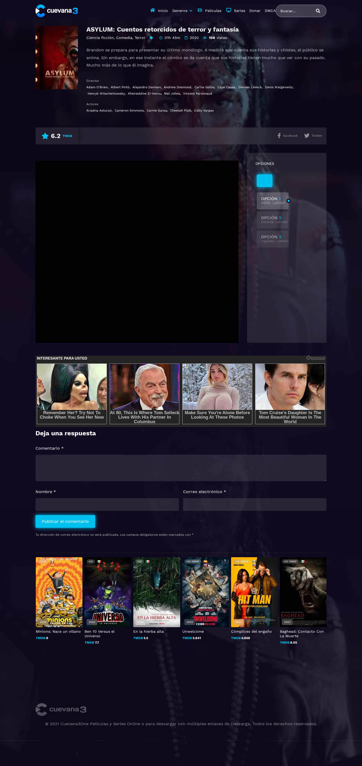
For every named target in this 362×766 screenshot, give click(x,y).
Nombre (46, 491)
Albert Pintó (120, 87)
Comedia (124, 38)
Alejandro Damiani (147, 87)
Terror (140, 38)
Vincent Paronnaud (197, 93)
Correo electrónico (204, 491)
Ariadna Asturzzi (99, 110)
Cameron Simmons (129, 110)
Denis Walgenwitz (279, 87)
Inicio (163, 10)
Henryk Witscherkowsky (106, 93)
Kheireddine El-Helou (144, 93)
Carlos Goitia (204, 87)
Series (239, 10)
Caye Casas (226, 87)
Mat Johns (172, 93)
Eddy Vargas (204, 110)
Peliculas (213, 10)
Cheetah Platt (180, 110)
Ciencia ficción (100, 38)
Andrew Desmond (177, 87)
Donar (255, 10)
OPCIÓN (273, 200)
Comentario (50, 448)
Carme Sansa (157, 110)
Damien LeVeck (250, 87)
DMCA (270, 10)
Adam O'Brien (97, 87)
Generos (179, 10)
